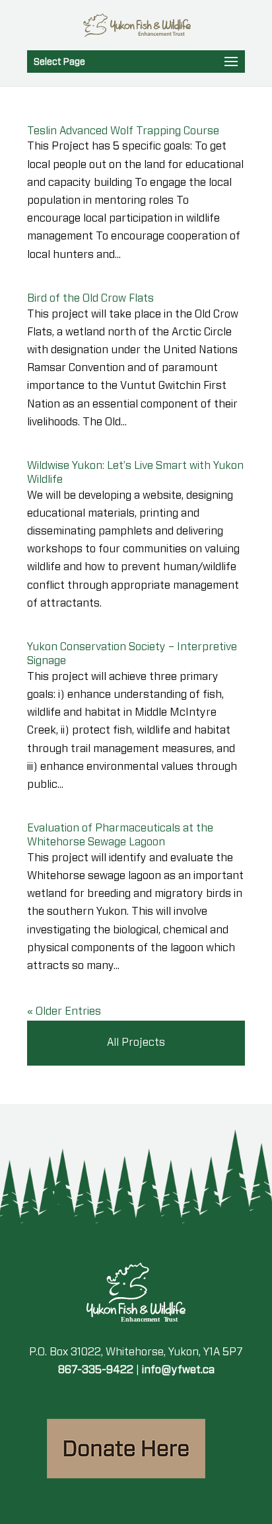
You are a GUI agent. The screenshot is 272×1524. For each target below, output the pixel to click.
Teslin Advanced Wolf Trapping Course (123, 131)
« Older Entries (64, 1011)
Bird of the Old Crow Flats (90, 298)
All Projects (136, 1042)
